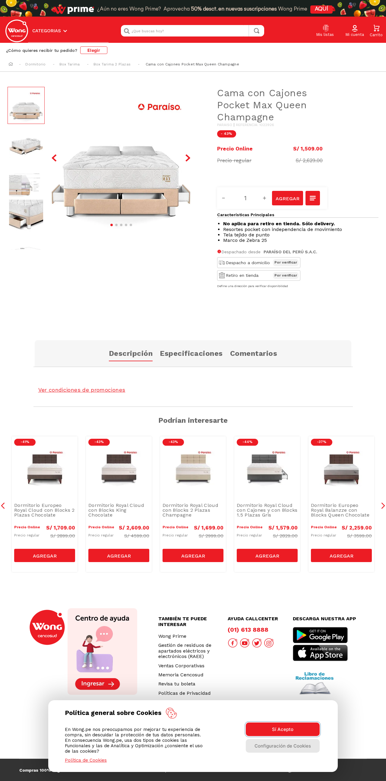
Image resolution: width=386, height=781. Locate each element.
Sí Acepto (282, 729)
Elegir (93, 50)
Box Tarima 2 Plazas (112, 64)
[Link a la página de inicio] (10, 64)
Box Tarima (69, 64)
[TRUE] (44, 555)
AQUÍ (321, 9)
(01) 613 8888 (248, 629)
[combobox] (192, 30)
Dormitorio (35, 64)
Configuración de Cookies (283, 746)
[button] (354, 31)
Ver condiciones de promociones (81, 390)
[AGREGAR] (287, 198)
